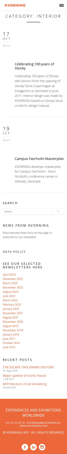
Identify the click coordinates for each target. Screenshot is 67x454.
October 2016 (11, 343)
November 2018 (13, 330)
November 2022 (13, 287)
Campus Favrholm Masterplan (39, 158)
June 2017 (9, 339)
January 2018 (11, 334)
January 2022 (11, 309)
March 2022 (10, 300)
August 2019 (11, 326)
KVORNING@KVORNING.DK (43, 422)
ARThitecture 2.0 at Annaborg (25, 384)
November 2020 (13, 322)
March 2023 (10, 283)
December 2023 (13, 279)
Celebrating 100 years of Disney (34, 66)
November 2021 (13, 313)
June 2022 (9, 296)
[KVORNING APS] (15, 5)
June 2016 (9, 347)
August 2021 (11, 317)
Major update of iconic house (24, 375)
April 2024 (9, 274)
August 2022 (11, 292)
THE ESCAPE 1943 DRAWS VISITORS (28, 367)
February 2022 (12, 304)
